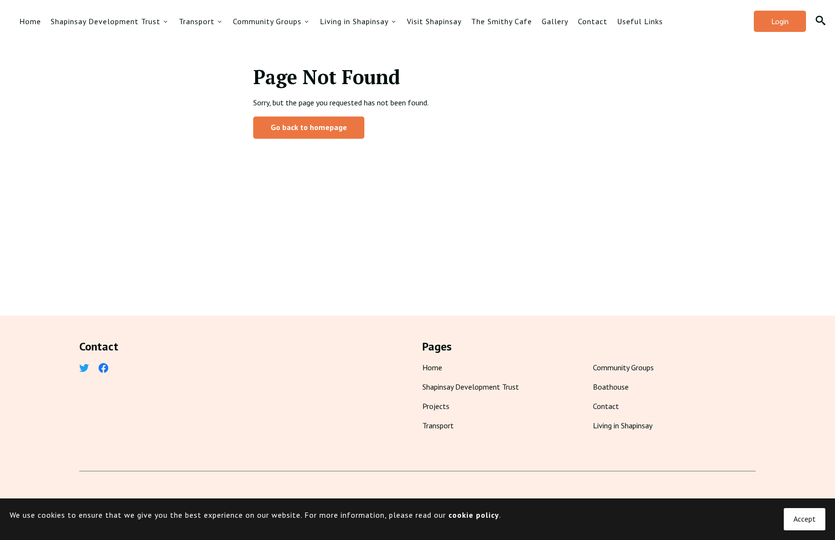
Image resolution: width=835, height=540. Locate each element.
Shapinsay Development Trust (105, 21)
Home (30, 21)
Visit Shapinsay (434, 21)
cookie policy (473, 515)
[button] (820, 21)
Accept (804, 519)
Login (780, 21)
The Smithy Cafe (501, 21)
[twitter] (84, 369)
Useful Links (640, 21)
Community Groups (267, 21)
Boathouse (611, 387)
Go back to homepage (309, 127)
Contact (592, 21)
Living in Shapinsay (354, 21)
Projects (435, 406)
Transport (197, 21)
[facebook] (103, 369)
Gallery (555, 21)
